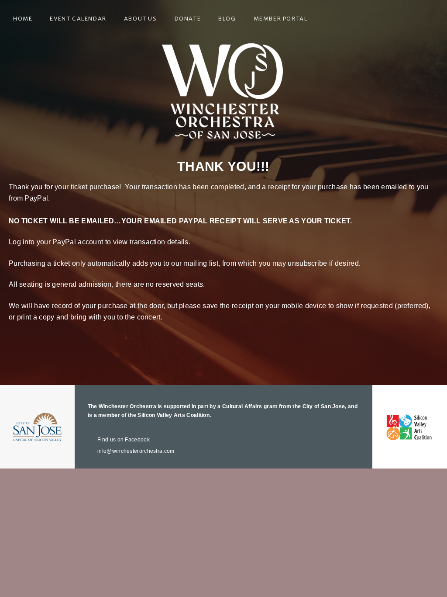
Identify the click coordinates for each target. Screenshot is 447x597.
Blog (227, 18)
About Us (140, 18)
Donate (188, 18)
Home (22, 18)
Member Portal (281, 18)
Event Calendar (78, 18)
